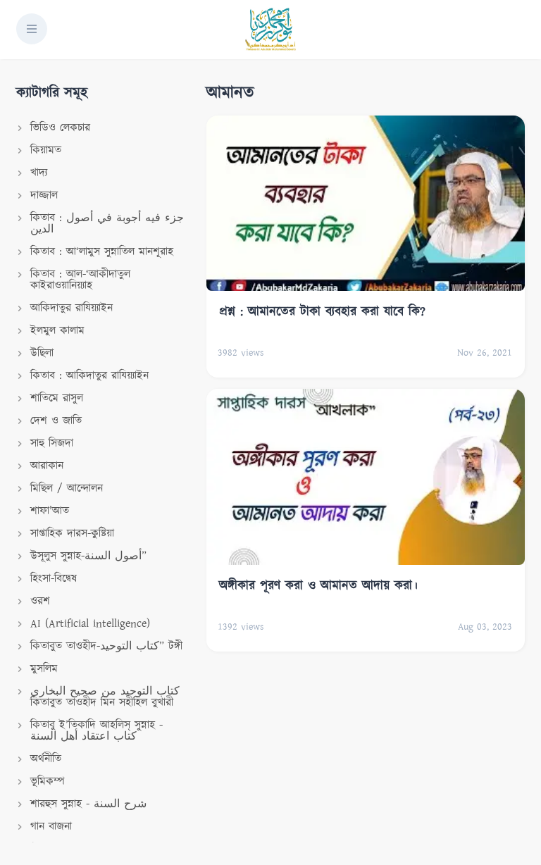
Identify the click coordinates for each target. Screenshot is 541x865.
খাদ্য (38, 173)
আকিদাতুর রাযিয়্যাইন (71, 308)
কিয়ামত (45, 150)
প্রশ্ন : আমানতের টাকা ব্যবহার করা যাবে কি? (322, 312)
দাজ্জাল (44, 195)
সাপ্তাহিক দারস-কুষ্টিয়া (72, 533)
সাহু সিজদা (51, 443)
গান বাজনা (51, 827)
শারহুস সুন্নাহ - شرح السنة (88, 804)
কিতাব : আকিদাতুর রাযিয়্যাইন (89, 376)
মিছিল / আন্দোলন (66, 488)
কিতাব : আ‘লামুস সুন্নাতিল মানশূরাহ (101, 252)
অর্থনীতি (45, 759)
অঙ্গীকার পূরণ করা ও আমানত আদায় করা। (318, 586)
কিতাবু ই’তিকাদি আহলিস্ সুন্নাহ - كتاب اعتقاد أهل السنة (96, 731)
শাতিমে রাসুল (56, 398)
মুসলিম (44, 669)
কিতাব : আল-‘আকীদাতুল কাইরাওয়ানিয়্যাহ (80, 280)
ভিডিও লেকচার (60, 128)
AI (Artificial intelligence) (90, 624)
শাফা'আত (49, 511)
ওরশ (40, 601)
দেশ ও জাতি (56, 421)
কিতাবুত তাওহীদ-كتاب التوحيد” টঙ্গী (106, 646)
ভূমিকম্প (47, 781)
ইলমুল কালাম (57, 331)
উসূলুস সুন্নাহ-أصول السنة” (88, 556)
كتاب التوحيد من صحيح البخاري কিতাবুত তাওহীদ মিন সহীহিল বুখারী (105, 697)
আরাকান (46, 466)
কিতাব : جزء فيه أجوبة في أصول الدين (107, 223)
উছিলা (42, 353)
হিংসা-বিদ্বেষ (53, 579)
